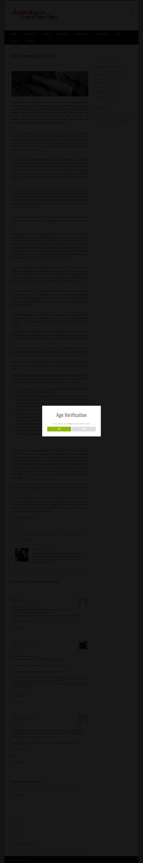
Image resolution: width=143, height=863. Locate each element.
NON (84, 429)
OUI (59, 429)
